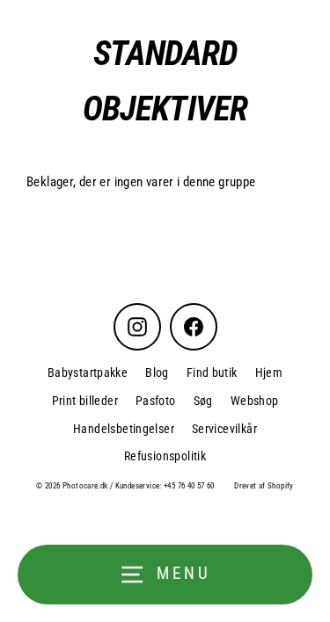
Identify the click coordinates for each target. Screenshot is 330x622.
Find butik (212, 372)
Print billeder (85, 401)
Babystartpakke (88, 372)
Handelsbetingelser (123, 429)
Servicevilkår (224, 429)
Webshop (255, 401)
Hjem (269, 372)
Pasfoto (156, 401)
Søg (203, 401)
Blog (157, 372)
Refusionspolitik (165, 456)
